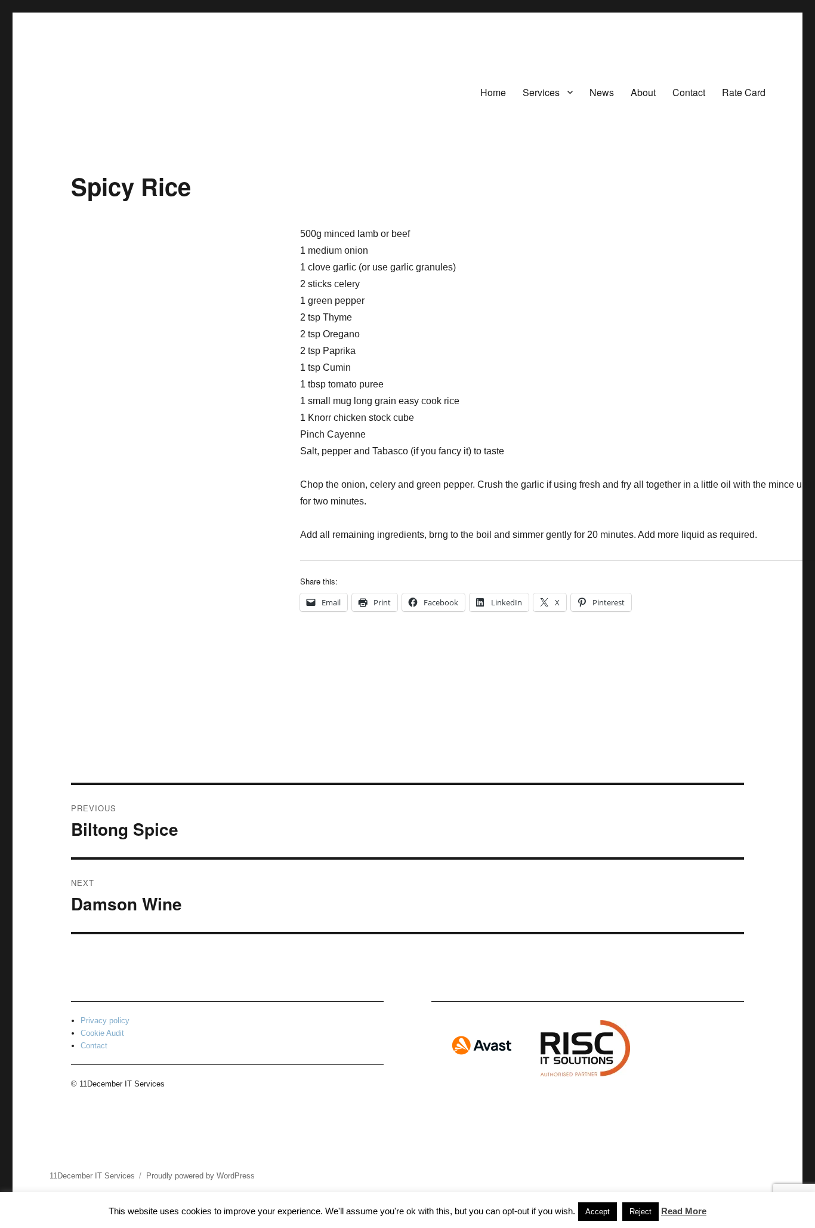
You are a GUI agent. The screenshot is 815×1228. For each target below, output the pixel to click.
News (601, 92)
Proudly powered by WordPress (200, 1175)
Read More (683, 1211)
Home (493, 92)
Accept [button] (597, 1211)
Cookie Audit (102, 1033)
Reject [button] (640, 1211)
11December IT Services (92, 1175)
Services (541, 92)
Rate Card (743, 92)
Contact (688, 92)
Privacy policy (105, 1020)
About (643, 92)
